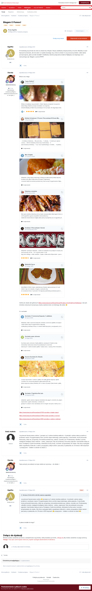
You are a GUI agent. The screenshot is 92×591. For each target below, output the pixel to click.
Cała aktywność (38, 7)
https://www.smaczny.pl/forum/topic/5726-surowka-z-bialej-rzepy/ (39, 412)
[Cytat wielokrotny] (20, 65)
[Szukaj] (90, 7)
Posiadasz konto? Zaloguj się (67, 2)
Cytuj (25, 65)
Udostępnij (69, 31)
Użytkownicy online (32, 12)
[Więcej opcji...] (87, 47)
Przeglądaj (27, 7)
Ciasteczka (56, 577)
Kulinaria (11, 7)
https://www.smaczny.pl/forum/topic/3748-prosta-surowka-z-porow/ (39, 415)
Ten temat (83, 7)
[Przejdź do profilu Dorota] (11, 79)
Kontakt (49, 577)
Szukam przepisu (23, 32)
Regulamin (11, 12)
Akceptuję (85, 587)
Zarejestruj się (85, 2)
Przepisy (3, 7)
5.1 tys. (11, 88)
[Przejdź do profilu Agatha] (5, 31)
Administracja (20, 12)
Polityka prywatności (39, 577)
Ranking (48, 7)
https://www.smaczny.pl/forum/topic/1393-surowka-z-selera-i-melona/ (40, 419)
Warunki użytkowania (27, 588)
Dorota (10, 73)
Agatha (14, 30)
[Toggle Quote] (22, 495)
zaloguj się (60, 537)
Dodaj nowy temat (58, 38)
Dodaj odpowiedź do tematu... (22, 547)
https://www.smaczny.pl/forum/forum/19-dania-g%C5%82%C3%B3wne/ (60, 303)
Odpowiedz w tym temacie (78, 38)
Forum (19, 7)
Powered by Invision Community (46, 581)
